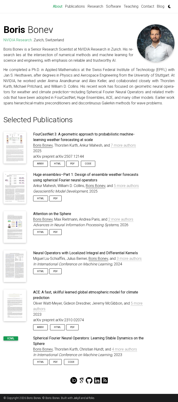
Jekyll (76, 398)
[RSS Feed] (105, 381)
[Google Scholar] (81, 381)
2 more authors (120, 219)
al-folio (90, 398)
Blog (160, 6)
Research (95, 6)
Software (113, 6)
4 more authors (124, 349)
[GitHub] (89, 381)
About (58, 6)
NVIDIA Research (17, 40)
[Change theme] (168, 5)
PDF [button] (72, 163)
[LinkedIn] (97, 381)
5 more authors (126, 185)
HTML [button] (57, 163)
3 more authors (129, 258)
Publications (75, 6)
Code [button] (88, 163)
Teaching (131, 6)
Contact (147, 6)
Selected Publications (38, 119)
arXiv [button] (40, 163)
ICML (10, 338)
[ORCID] (73, 381)
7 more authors (123, 145)
